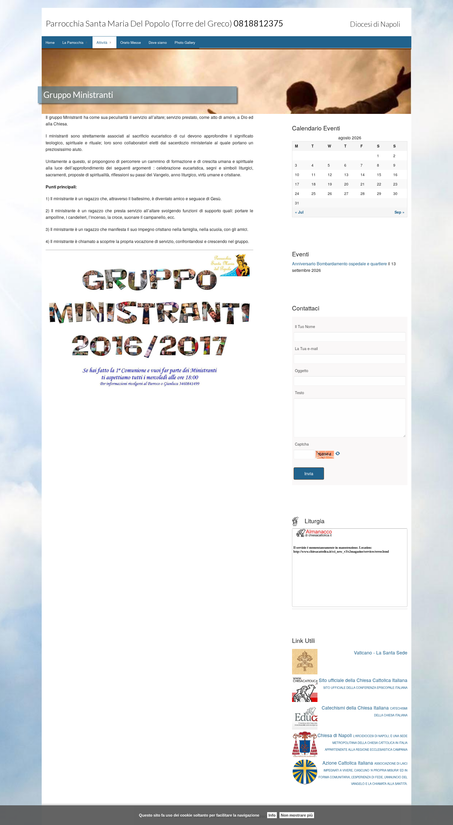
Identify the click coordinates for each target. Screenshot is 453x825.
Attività (101, 42)
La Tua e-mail (306, 348)
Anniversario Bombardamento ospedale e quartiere (339, 264)
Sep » (400, 212)
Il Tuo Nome (305, 326)
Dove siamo (158, 42)
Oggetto (301, 370)
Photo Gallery (185, 42)
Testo (299, 392)
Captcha (302, 444)
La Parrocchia (72, 42)
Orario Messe (130, 42)
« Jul (299, 212)
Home (50, 42)
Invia (308, 473)
